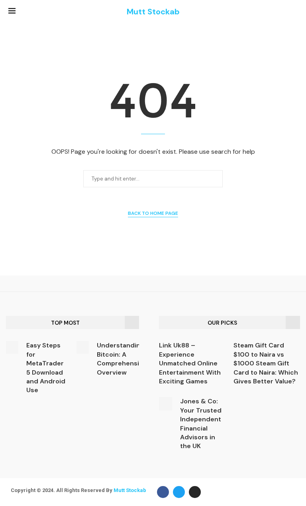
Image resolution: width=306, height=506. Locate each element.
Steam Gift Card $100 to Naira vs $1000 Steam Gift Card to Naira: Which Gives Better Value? (265, 363)
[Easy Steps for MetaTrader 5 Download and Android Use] (12, 347)
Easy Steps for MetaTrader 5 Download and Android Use (45, 367)
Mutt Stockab (130, 490)
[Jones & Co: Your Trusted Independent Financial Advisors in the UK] (165, 403)
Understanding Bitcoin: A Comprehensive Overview (122, 358)
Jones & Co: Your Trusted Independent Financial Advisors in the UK (201, 423)
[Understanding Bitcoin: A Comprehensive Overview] (82, 347)
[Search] (294, 12)
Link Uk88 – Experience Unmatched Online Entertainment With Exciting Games (190, 363)
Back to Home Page (153, 213)
